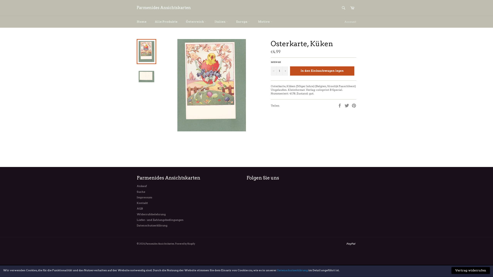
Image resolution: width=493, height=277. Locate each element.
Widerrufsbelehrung (151, 214)
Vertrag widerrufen (470, 270)
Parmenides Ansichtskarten (164, 7)
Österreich (195, 21)
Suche (141, 191)
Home (142, 21)
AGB (140, 208)
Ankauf (142, 186)
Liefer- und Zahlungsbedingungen (160, 219)
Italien (220, 21)
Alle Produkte (166, 21)
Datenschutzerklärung (152, 225)
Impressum (144, 197)
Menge (276, 62)
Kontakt (142, 202)
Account (350, 21)
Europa (242, 21)
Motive (264, 21)
